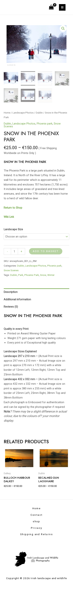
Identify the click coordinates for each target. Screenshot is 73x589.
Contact (37, 514)
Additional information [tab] (17, 299)
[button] (63, 28)
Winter (50, 275)
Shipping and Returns (36, 534)
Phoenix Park (31, 275)
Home (7, 112)
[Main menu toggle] (62, 7)
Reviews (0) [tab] (11, 306)
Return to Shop (13, 207)
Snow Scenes (11, 270)
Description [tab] (11, 292)
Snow (43, 275)
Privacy (36, 527)
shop (36, 521)
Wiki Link (9, 216)
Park (20, 275)
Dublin (39, 112)
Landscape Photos (23, 112)
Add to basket (46, 251)
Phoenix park (44, 123)
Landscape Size (13, 229)
